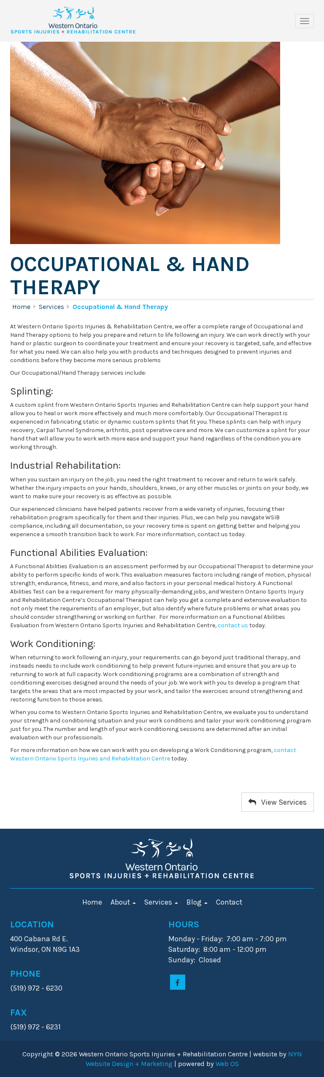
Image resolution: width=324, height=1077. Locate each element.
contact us (233, 625)
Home (21, 307)
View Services (281, 802)
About (121, 902)
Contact (229, 902)
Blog (194, 902)
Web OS (227, 1064)
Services (51, 307)
